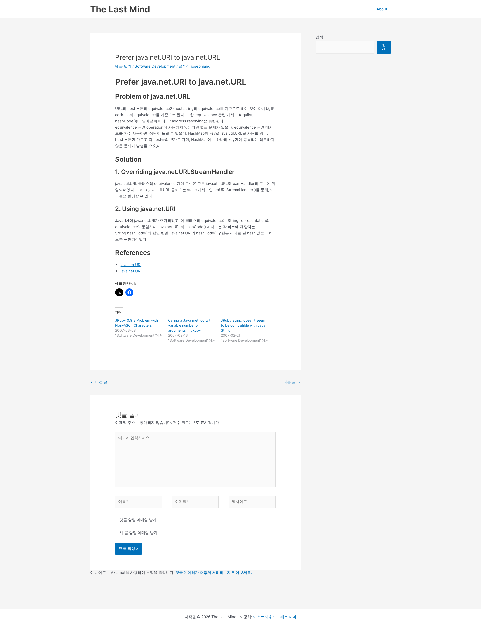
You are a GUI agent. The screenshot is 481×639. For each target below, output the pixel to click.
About (382, 9)
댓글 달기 (123, 66)
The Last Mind (120, 9)
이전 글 (99, 382)
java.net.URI (130, 264)
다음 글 (291, 382)
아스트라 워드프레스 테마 (274, 616)
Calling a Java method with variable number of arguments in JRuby (190, 325)
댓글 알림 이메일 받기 (137, 519)
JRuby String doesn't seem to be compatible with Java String (243, 325)
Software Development (155, 66)
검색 (319, 37)
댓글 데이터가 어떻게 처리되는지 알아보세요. (213, 572)
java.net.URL (131, 271)
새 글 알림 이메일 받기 (138, 532)
